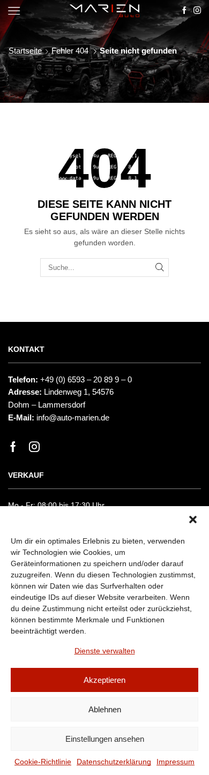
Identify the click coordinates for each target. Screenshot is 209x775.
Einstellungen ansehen (104, 738)
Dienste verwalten (104, 650)
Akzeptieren (104, 679)
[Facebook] (13, 446)
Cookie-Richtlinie (42, 761)
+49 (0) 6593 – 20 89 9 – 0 (86, 379)
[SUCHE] (160, 267)
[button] (193, 519)
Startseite (25, 50)
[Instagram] (34, 446)
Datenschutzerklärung (114, 761)
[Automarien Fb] (184, 10)
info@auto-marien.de (72, 417)
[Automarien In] (197, 10)
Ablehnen (104, 709)
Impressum (175, 761)
